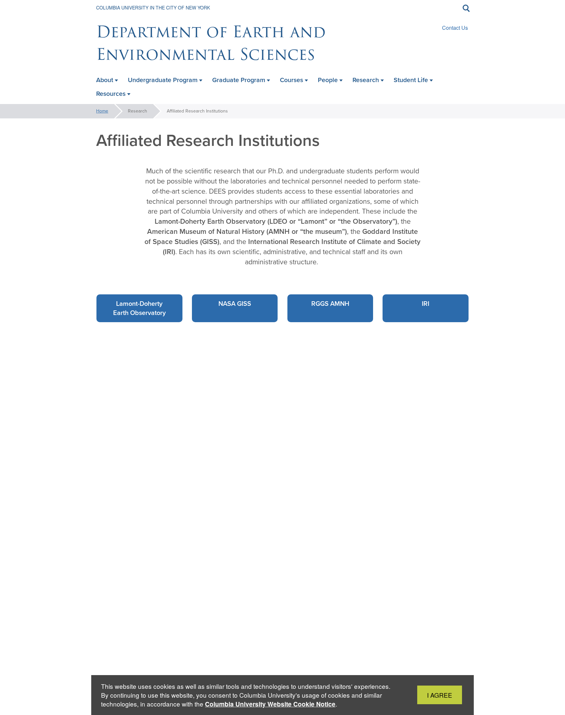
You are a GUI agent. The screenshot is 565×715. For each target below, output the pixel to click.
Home (102, 111)
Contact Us (455, 27)
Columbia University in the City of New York (153, 7)
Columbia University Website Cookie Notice (270, 704)
